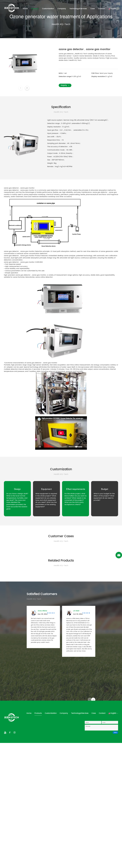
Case (92, 8)
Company (62, 8)
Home (25, 8)
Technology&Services (78, 8)
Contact (101, 8)
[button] (27, 88)
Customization (48, 8)
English (113, 8)
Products (35, 8)
